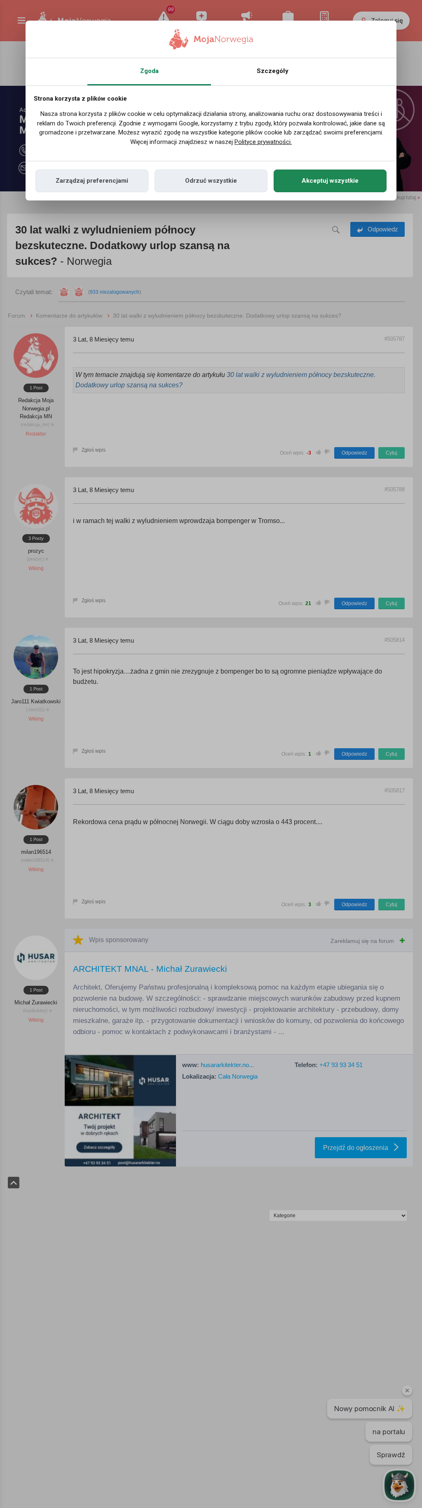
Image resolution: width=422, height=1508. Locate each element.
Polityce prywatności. (263, 142)
